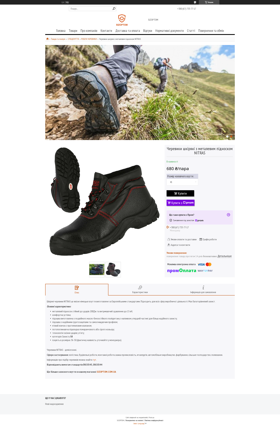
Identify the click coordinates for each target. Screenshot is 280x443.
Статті (191, 30)
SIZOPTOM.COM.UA (106, 371)
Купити (182, 193)
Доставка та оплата (127, 30)
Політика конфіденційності (154, 420)
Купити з (176, 202)
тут (94, 359)
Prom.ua (151, 417)
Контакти (106, 30)
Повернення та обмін (211, 30)
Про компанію (89, 30)
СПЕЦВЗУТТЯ (73, 39)
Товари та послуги (58, 39)
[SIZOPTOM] (122, 20)
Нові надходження (54, 403)
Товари (73, 30)
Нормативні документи (169, 30)
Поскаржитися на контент (134, 420)
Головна (60, 30)
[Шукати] (114, 8)
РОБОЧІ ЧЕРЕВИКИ (89, 39)
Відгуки (147, 30)
